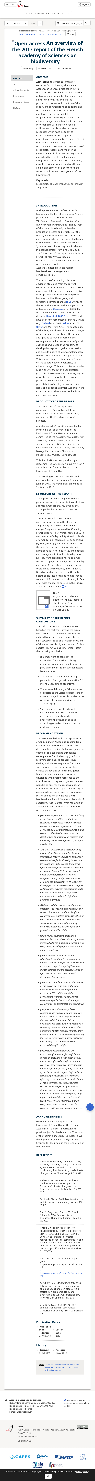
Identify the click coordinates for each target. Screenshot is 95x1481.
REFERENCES (18, 96)
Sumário (16, 23)
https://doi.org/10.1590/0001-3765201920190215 (41, 34)
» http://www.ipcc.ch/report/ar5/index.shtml (61, 1273)
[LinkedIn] (24, 1441)
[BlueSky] (19, 1441)
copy (70, 34)
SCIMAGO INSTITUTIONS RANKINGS (55, 68)
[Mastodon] (22, 1441)
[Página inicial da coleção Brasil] (10, 1432)
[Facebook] (27, 1441)
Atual (33, 23)
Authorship (28, 68)
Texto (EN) (68, 23)
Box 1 (68, 586)
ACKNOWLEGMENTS (21, 90)
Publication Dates (21, 102)
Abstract (17, 78)
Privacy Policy (82, 1472)
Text (15, 84)
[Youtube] (30, 1441)
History (16, 108)
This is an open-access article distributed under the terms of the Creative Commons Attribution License (62, 1367)
